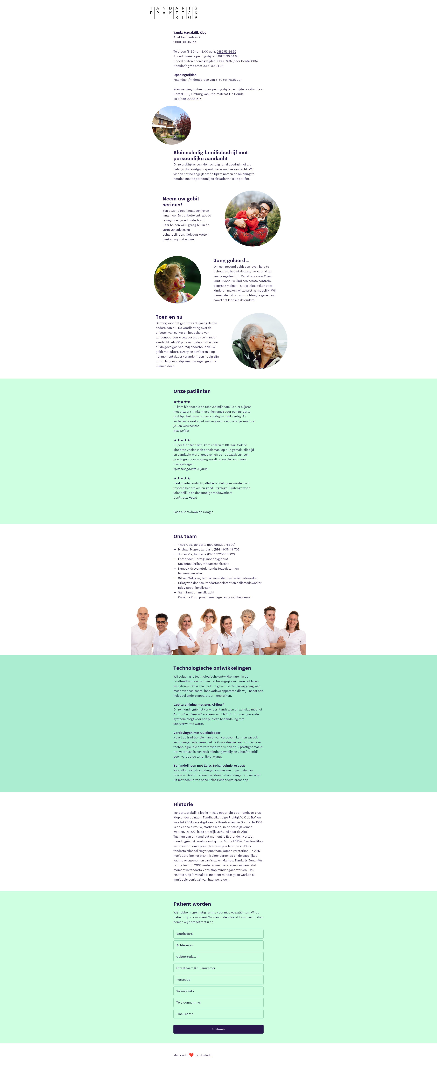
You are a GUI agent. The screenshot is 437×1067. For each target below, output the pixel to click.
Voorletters (184, 934)
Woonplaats (185, 991)
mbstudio (206, 1055)
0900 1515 (224, 61)
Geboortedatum (187, 956)
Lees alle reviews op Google (193, 512)
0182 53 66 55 (226, 51)
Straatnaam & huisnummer (195, 968)
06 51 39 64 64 (228, 56)
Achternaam (185, 945)
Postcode (183, 979)
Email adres (184, 1014)
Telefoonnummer (188, 1002)
